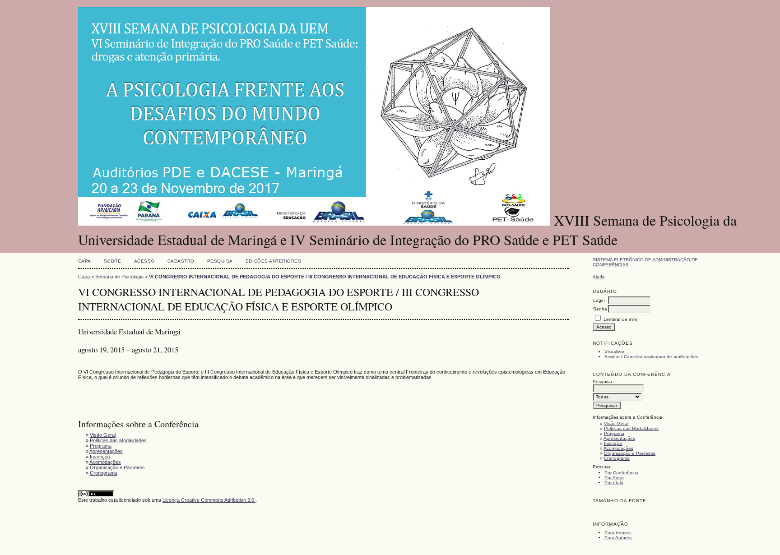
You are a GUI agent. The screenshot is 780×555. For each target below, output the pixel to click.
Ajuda (599, 276)
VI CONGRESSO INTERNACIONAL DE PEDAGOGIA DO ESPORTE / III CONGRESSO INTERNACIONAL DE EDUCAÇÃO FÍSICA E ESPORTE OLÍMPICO (325, 276)
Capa (84, 261)
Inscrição (613, 443)
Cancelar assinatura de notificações (661, 356)
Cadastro (181, 261)
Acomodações (618, 448)
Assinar (612, 356)
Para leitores (617, 532)
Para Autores (617, 537)
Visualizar (614, 351)
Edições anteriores (273, 261)
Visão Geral (616, 423)
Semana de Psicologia (119, 276)
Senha (600, 308)
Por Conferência (621, 472)
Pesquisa (220, 261)
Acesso (144, 261)
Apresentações (619, 438)
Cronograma (617, 458)
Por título (613, 482)
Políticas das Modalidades (631, 428)
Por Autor (614, 477)
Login (599, 300)
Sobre (112, 261)
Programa (614, 433)
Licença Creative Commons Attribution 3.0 (208, 500)
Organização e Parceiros (629, 453)
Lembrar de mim (620, 319)
